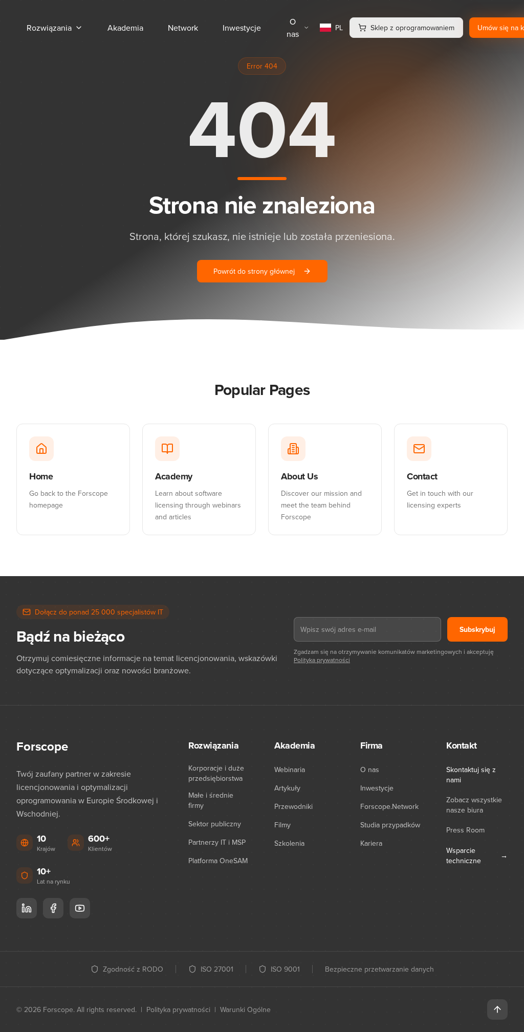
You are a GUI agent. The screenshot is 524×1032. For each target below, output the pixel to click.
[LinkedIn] (26, 908)
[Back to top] (497, 1009)
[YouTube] (80, 908)
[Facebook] (53, 908)
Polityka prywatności (322, 659)
